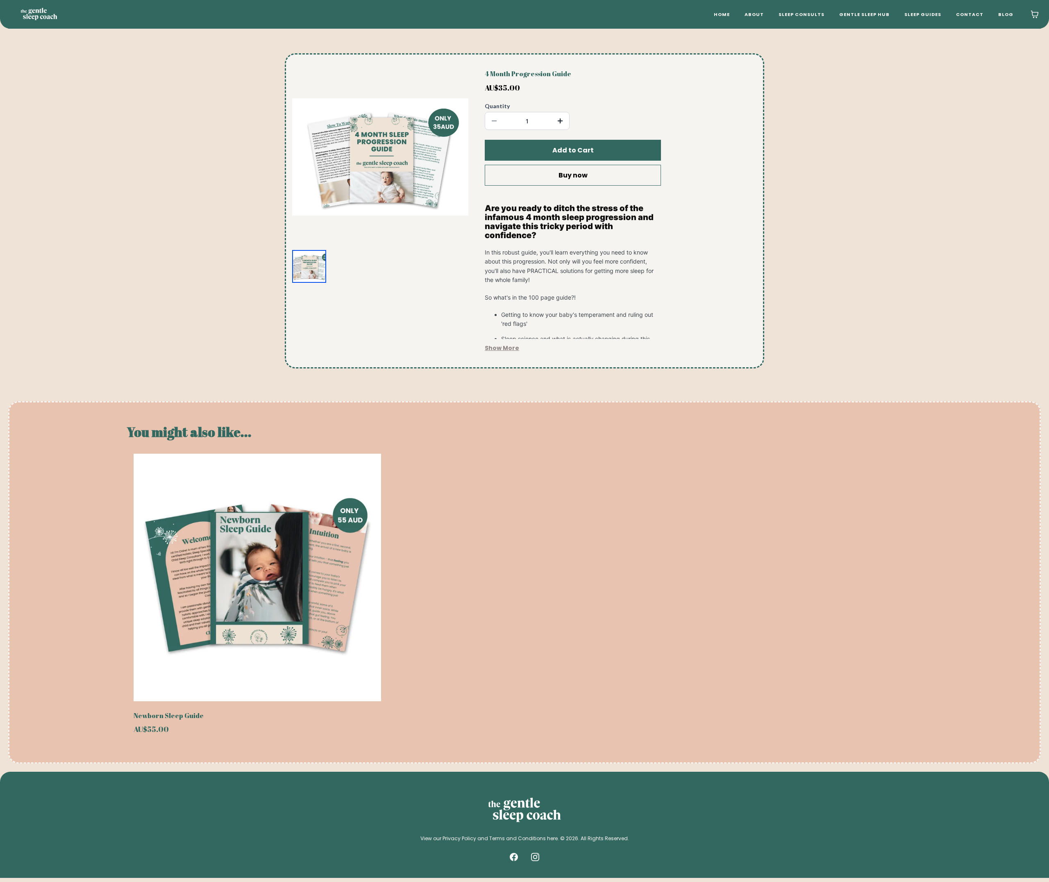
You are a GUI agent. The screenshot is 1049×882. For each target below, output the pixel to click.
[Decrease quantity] (494, 121)
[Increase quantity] (560, 121)
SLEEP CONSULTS (801, 14)
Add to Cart (573, 150)
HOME (722, 14)
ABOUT (754, 14)
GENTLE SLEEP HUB (864, 14)
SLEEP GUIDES (922, 14)
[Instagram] (535, 857)
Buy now (573, 175)
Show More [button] (502, 348)
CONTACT (969, 14)
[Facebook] (513, 857)
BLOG (1005, 14)
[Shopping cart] (1035, 14)
